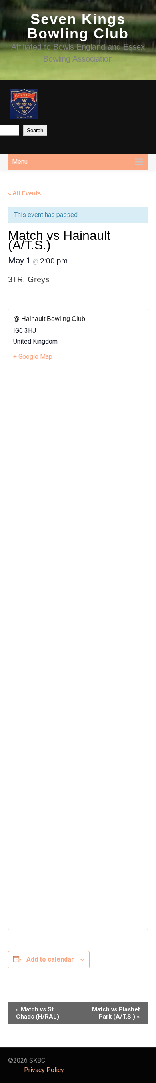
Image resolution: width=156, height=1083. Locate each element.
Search (35, 130)
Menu (20, 161)
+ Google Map (32, 356)
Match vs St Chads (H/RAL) (37, 1013)
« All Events (24, 193)
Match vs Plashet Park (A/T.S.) (116, 1013)
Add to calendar (50, 959)
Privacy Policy (44, 1070)
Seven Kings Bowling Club (78, 26)
